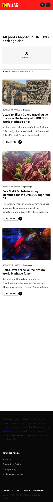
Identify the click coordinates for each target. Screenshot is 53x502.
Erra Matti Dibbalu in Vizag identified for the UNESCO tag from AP (26, 195)
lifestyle (9, 431)
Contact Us (7, 490)
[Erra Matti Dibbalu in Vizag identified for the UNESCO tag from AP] (26, 166)
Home (5, 71)
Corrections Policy (11, 464)
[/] (42, 4)
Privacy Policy (23, 490)
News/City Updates (11, 110)
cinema (31, 431)
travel (18, 431)
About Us (6, 459)
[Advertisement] (26, 20)
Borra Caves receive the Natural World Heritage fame (23, 272)
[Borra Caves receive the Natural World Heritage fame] (26, 244)
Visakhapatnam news (20, 423)
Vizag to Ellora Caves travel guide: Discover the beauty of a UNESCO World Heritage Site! (25, 118)
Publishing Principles (12, 474)
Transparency (9, 469)
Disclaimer (38, 490)
